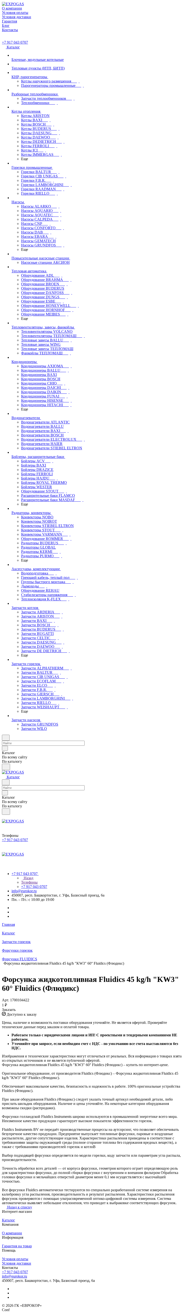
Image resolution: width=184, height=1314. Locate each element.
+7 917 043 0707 (15, 42)
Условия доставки (16, 1263)
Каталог (8, 1220)
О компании (12, 1233)
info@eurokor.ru (24, 891)
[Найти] (6, 767)
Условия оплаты (15, 1259)
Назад (28, 878)
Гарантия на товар (17, 1246)
